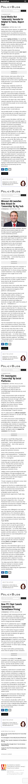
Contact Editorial (10, 766)
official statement (20, 412)
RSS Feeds (17, 766)
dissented (4, 695)
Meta (7, 541)
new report (23, 52)
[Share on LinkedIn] (6, 169)
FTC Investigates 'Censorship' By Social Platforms (13, 737)
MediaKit (17, 765)
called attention (6, 639)
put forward (14, 236)
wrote (6, 326)
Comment (4, 173)
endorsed (23, 148)
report (19, 658)
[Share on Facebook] (2, 169)
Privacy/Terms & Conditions (13, 768)
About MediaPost (10, 765)
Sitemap (22, 766)
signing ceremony (12, 39)
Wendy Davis (5, 27)
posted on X (4, 406)
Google (14, 541)
